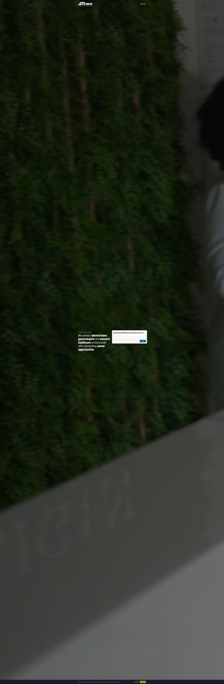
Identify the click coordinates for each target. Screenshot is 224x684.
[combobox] (129, 335)
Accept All (143, 681)
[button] (141, 4)
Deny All (136, 681)
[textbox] (129, 335)
